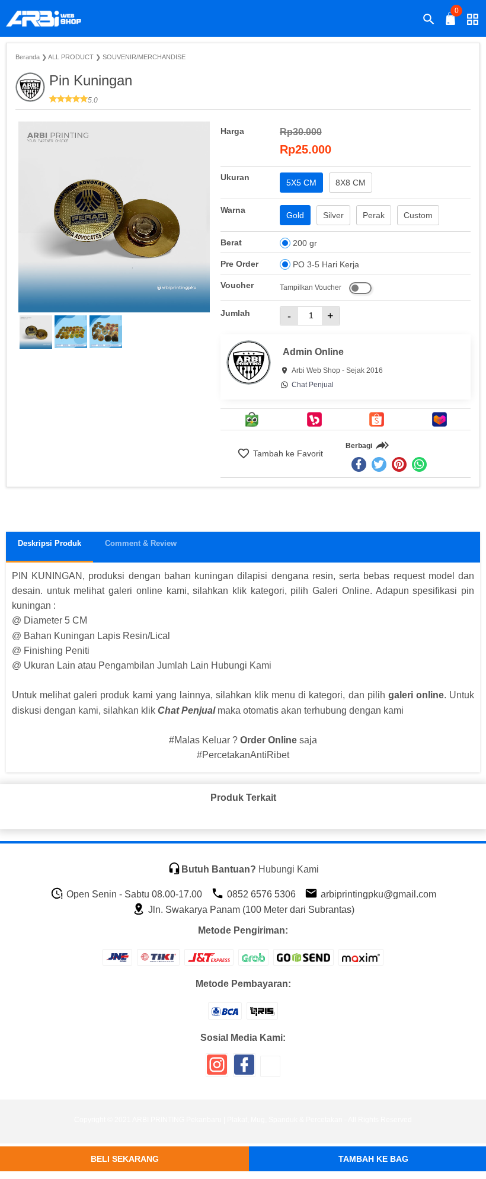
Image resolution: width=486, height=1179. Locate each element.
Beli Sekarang (125, 1159)
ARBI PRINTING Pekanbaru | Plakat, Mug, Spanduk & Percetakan (237, 1120)
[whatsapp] (419, 464)
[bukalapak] (314, 419)
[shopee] (377, 419)
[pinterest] (399, 464)
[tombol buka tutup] (451, 22)
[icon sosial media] (217, 1069)
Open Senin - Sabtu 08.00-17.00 (133, 894)
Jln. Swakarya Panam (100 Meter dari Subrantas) (250, 910)
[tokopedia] (251, 419)
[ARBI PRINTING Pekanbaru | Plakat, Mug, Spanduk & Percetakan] (51, 19)
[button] (36, 332)
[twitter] (379, 464)
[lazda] (439, 419)
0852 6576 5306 (260, 894)
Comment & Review (141, 543)
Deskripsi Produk (49, 543)
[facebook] (358, 464)
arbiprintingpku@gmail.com (377, 894)
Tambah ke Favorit (287, 453)
